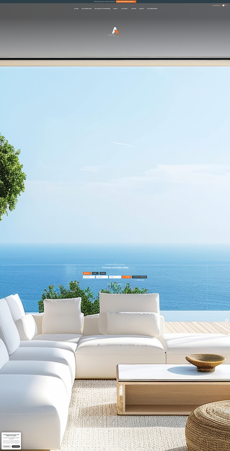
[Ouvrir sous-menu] (118, 8)
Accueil (76, 8)
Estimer (103, 273)
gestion (133, 8)
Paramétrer (6, 446)
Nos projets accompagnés (102, 8)
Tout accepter (16, 446)
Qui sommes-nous (87, 8)
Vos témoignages (152, 8)
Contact (141, 8)
